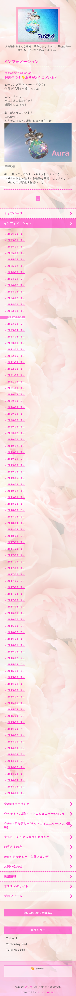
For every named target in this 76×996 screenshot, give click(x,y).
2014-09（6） (16, 754)
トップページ (13, 213)
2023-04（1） (16, 330)
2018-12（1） (16, 503)
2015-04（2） (16, 709)
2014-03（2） (16, 786)
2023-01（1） (16, 343)
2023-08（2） (16, 323)
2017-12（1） (16, 542)
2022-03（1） (16, 362)
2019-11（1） (16, 452)
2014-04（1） (16, 780)
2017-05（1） (16, 587)
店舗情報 (10, 876)
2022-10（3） (16, 349)
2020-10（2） (16, 401)
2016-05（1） (16, 645)
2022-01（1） (16, 368)
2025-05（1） (16, 259)
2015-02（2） (16, 722)
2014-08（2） (16, 761)
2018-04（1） (16, 523)
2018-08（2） (16, 516)
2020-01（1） (16, 439)
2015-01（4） (16, 728)
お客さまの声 (13, 846)
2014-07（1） (16, 767)
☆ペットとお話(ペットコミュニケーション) (34, 813)
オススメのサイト (16, 886)
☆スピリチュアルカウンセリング (27, 837)
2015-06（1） (16, 703)
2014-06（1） (16, 773)
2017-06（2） (16, 581)
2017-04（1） (16, 593)
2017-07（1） (16, 574)
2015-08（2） (16, 690)
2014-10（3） (16, 748)
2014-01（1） (16, 793)
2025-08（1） (16, 253)
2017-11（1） (16, 548)
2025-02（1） (16, 266)
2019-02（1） (16, 491)
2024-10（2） (16, 278)
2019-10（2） (16, 458)
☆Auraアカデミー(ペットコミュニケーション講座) (37, 825)
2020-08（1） (16, 413)
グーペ (41, 992)
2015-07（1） (16, 696)
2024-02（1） (16, 298)
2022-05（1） (16, 356)
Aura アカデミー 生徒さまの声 (26, 856)
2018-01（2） (16, 536)
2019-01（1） (16, 497)
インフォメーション (17, 223)
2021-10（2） (16, 375)
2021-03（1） (16, 381)
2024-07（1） (16, 285)
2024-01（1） (16, 304)
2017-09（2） (16, 561)
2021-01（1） (16, 388)
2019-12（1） (16, 446)
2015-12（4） (16, 664)
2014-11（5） (16, 741)
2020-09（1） (16, 407)
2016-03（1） (16, 651)
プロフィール (13, 896)
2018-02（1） (16, 529)
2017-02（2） (16, 606)
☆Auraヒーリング (17, 803)
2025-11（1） (16, 240)
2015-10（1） (16, 677)
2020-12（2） (16, 394)
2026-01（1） (16, 233)
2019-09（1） (16, 465)
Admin (51, 992)
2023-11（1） (16, 311)
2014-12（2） (16, 735)
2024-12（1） (16, 272)
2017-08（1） (16, 568)
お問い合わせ (13, 866)
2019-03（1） (16, 484)
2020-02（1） (16, 433)
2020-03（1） (16, 426)
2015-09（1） (16, 683)
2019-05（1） (16, 478)
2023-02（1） (16, 336)
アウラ (29, 986)
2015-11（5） (16, 671)
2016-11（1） (16, 613)
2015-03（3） (16, 716)
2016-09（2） (16, 626)
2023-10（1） (16, 317)
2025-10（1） (16, 246)
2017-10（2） (16, 555)
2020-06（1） (16, 420)
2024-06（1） (16, 291)
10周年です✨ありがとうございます (31, 77)
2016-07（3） (16, 632)
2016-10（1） (16, 619)
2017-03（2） (16, 600)
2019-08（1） (16, 471)
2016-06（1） (16, 638)
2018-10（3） (16, 510)
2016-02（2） (16, 658)
